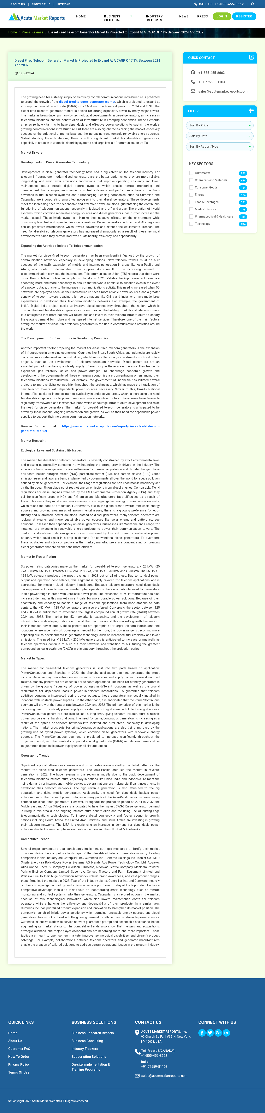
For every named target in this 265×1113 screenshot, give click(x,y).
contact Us (41, 4)
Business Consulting (87, 1041)
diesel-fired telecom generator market (87, 102)
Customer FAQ (19, 1049)
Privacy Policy (19, 1065)
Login (222, 16)
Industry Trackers (85, 1049)
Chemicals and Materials (211, 180)
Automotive (203, 173)
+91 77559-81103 (211, 82)
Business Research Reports (93, 1033)
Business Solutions (112, 18)
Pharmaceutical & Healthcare (214, 216)
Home (81, 16)
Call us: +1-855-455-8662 (221, 4)
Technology (202, 223)
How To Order (18, 1057)
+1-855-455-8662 (211, 73)
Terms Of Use (18, 1072)
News (184, 16)
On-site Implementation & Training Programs (91, 1067)
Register (244, 16)
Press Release (32, 32)
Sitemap (63, 4)
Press (202, 16)
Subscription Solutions (89, 1057)
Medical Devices (205, 209)
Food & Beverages (207, 202)
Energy (199, 194)
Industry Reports (154, 18)
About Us (17, 4)
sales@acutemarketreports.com (223, 91)
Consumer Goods (206, 187)
